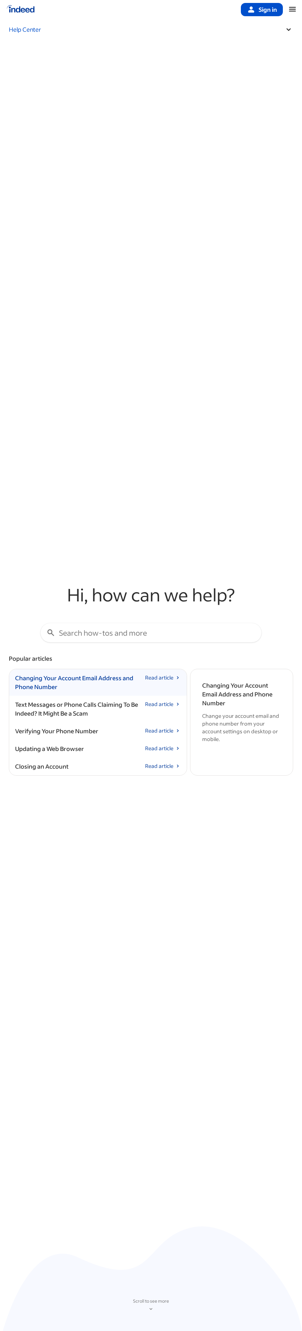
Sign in (268, 9)
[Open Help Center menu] (288, 29)
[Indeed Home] (20, 9)
